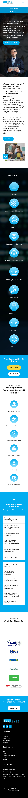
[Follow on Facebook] (10, 726)
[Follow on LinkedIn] (7, 726)
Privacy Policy (7, 738)
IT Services (6, 752)
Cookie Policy (7, 740)
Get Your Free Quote (11, 43)
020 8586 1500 (14, 374)
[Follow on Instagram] (4, 726)
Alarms (5, 759)
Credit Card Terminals (9, 755)
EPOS (4, 753)
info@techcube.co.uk (14, 772)
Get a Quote (14, 367)
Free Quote (14, 8)
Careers (5, 736)
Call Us (14, 12)
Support (5, 742)
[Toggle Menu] (23, 2)
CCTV (4, 757)
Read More (8, 139)
